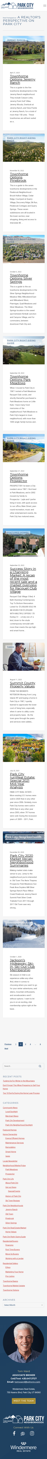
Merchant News (11, 1116)
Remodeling (10, 1147)
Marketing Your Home (14, 1272)
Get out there (10, 1187)
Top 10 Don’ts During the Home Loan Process (21, 1093)
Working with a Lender (14, 1258)
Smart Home (10, 1152)
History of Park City (13, 1196)
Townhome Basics (10, 1281)
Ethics (7, 1267)
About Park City (11, 1183)
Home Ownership (10, 1134)
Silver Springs (11, 1223)
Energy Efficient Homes (15, 1138)
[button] (44, 5)
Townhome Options (11, 1290)
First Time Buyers (12, 1250)
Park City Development (14, 1121)
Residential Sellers (10, 1263)
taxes (7, 1156)
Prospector (10, 1174)
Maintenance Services (14, 1143)
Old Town (9, 1214)
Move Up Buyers (12, 1254)
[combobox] (23, 1305)
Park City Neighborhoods (13, 1206)
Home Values (10, 1232)
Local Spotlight (11, 1112)
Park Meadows (11, 1169)
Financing (9, 1245)
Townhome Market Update (14, 1286)
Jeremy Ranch (11, 1210)
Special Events (14, 1191)
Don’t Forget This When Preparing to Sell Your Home (21, 1087)
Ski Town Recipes (12, 1201)
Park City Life (8, 1179)
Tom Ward (12, 39)
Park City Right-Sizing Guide (14, 1237)
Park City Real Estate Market (14, 1228)
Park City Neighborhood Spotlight (19, 1125)
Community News (10, 1108)
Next (6, 1048)
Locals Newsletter (10, 1161)
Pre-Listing (9, 1276)
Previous (8, 1044)
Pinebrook (9, 1218)
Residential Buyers (10, 1241)
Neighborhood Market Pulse (14, 1166)
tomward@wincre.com (27, 1382)
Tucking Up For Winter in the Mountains (19, 1081)
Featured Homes (10, 1130)
